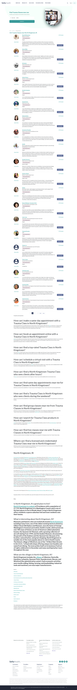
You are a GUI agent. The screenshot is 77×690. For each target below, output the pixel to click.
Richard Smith (33, 463)
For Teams (38, 667)
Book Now (60, 45)
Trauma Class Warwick (56, 643)
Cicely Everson (25, 298)
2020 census (26, 458)
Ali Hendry (24, 63)
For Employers (39, 2)
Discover (31, 2)
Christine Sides (25, 284)
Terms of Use (60, 670)
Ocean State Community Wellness (20, 584)
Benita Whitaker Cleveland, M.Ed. (29, 203)
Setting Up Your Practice (27, 667)
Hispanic (26, 476)
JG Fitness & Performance (47, 483)
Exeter (19, 465)
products (29, 422)
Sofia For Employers (40, 666)
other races (58, 475)
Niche (15, 596)
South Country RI (17, 598)
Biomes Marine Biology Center (33, 490)
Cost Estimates (15, 675)
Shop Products (15, 669)
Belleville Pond (56, 484)
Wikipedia (15, 571)
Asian (45, 475)
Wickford (37, 461)
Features (24, 666)
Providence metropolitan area (53, 457)
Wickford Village (42, 490)
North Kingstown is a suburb (24, 506)
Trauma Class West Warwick (57, 645)
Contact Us (60, 669)
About (49, 666)
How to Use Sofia (15, 666)
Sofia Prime (37, 411)
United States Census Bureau (25, 470)
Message (61, 34)
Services (18, 2)
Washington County (27, 457)
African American (25, 475)
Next (40, 313)
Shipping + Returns (61, 667)
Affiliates (49, 669)
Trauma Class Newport (56, 647)
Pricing (24, 669)
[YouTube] (64, 661)
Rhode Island (33, 457)
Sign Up (14, 667)
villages (39, 557)
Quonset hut (21, 461)
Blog (49, 672)
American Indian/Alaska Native (36, 475)
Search (22, 21)
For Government (39, 670)
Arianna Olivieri (25, 173)
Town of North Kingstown (18, 573)
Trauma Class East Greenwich (57, 642)
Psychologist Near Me (30, 651)
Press (49, 670)
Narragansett (24, 465)
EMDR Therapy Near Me (30, 645)
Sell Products (25, 670)
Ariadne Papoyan (26, 159)
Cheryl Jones (25, 259)
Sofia (50, 325)
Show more (28, 653)
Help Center (60, 666)
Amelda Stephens (26, 90)
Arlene (23, 187)
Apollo (23, 144)
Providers (48, 2)
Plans (38, 672)
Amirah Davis (25, 101)
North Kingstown (17, 457)
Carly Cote (24, 217)
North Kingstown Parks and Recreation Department (40, 481)
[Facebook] (62, 661)
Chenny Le (24, 245)
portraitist (50, 458)
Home (10, 30)
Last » (44, 313)
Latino (30, 476)
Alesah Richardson (26, 35)
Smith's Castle (55, 463)
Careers (49, 667)
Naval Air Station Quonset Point (51, 459)
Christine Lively (25, 270)
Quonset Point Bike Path (46, 484)
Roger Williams (26, 463)
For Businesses (39, 669)
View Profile (16, 41)
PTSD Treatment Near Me (30, 649)
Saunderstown (21, 459)
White (19, 475)
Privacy (59, 672)
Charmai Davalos (26, 231)
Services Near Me (15, 670)
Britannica (15, 600)
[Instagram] (60, 661)
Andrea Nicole (25, 116)
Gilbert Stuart (55, 458)
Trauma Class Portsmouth (56, 648)
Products (24, 2)
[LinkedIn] (67, 661)
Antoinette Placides (26, 130)
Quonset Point (33, 459)
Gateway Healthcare (21, 479)
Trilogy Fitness (40, 483)
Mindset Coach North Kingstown (44, 653)
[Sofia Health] (6, 3)
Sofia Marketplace (53, 422)
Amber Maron (25, 77)
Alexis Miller (25, 49)
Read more (22, 688)
